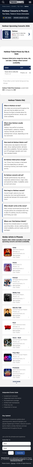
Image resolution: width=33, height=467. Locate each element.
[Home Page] (17, 2)
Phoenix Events (6, 6)
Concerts (13, 6)
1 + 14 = (4, 453)
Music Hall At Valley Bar (11, 71)
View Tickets (29, 31)
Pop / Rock (20, 6)
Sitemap (13, 463)
